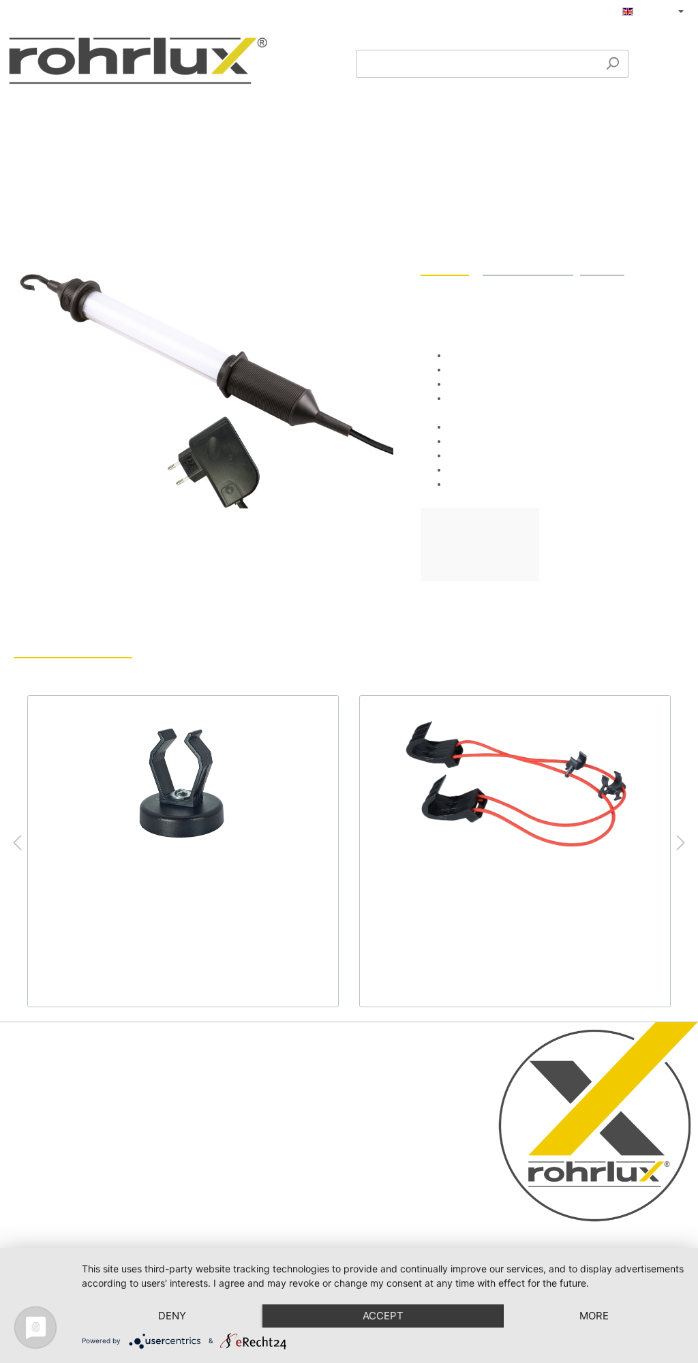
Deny (172, 1315)
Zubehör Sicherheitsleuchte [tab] (73, 646)
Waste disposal (278, 1153)
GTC (256, 1119)
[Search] (612, 64)
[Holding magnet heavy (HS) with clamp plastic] (183, 784)
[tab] (445, 263)
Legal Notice (273, 1084)
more (594, 1315)
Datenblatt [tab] (602, 263)
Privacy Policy (275, 1102)
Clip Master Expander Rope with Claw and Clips (510, 894)
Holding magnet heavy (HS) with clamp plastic (173, 894)
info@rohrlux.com (60, 1167)
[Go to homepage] (138, 60)
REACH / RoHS (279, 1136)
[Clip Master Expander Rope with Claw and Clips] (515, 784)
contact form (86, 1204)
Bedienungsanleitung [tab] (528, 263)
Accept (383, 1315)
